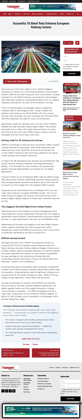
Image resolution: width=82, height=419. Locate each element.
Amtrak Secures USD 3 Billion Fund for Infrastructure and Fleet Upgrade (71, 175)
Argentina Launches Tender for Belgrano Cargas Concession (72, 135)
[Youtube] (13, 390)
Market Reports (51, 14)
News (10, 14)
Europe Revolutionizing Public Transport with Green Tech (49, 354)
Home (4, 14)
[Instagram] (6, 390)
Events (62, 14)
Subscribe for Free (31, 339)
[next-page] (67, 114)
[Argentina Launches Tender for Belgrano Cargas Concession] (72, 126)
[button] (77, 14)
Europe (26, 344)
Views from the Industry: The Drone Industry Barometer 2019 (71, 109)
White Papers (70, 91)
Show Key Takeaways (17, 81)
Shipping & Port (34, 1)
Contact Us (70, 14)
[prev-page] (64, 114)
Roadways (22, 1)
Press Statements (37, 14)
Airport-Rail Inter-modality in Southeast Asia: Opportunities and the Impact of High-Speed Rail (72, 100)
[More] (77, 43)
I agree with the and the (71, 66)
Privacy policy (67, 69)
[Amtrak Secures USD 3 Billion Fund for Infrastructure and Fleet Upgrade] (72, 165)
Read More (14, 386)
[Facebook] (2, 390)
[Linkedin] (10, 390)
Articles (26, 14)
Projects (17, 14)
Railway (13, 1)
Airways (5, 1)
